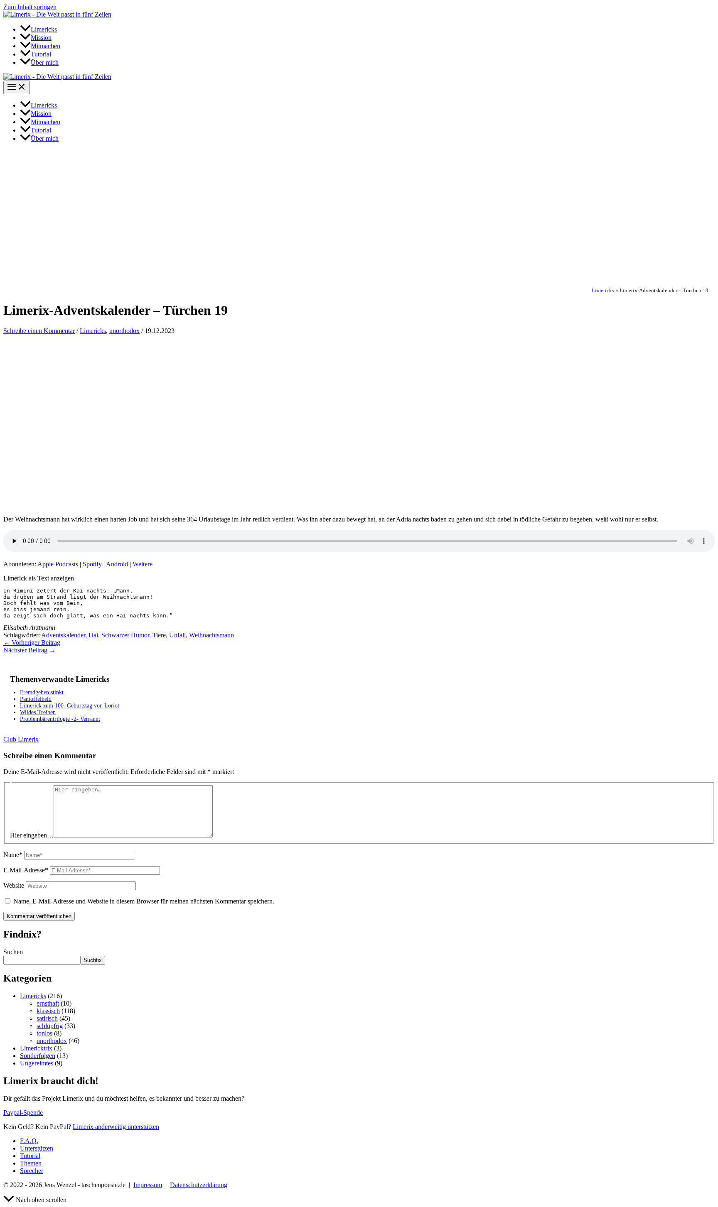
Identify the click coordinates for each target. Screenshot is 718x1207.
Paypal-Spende (23, 1112)
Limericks (603, 291)
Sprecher (31, 1170)
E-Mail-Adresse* (25, 870)
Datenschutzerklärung (198, 1184)
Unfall (177, 635)
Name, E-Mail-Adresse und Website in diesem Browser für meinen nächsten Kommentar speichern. (143, 901)
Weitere (142, 564)
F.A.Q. (29, 1140)
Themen (31, 1163)
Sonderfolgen (37, 1055)
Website (13, 885)
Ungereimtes (36, 1063)
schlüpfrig (50, 1025)
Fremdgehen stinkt (42, 692)
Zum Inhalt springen (30, 6)
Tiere (159, 635)
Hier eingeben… (32, 835)
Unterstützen (36, 1148)
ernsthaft (48, 1003)
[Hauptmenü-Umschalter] (16, 87)
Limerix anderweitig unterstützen (116, 1126)
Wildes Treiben (38, 712)
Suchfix (93, 960)
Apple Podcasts (57, 564)
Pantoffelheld (36, 699)
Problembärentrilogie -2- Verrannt (60, 719)
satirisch (47, 1018)
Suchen (13, 951)
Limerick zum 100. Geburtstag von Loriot (69, 706)
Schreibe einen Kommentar (39, 330)
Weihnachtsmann (211, 635)
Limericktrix (36, 1048)
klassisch (48, 1010)
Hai (93, 635)
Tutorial (30, 1155)
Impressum (147, 1184)
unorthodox (124, 330)
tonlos (44, 1033)
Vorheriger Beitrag (31, 642)
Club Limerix (21, 739)
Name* (12, 854)
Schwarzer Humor (125, 635)
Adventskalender (63, 635)
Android (117, 564)
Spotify (92, 564)
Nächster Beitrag (29, 650)
